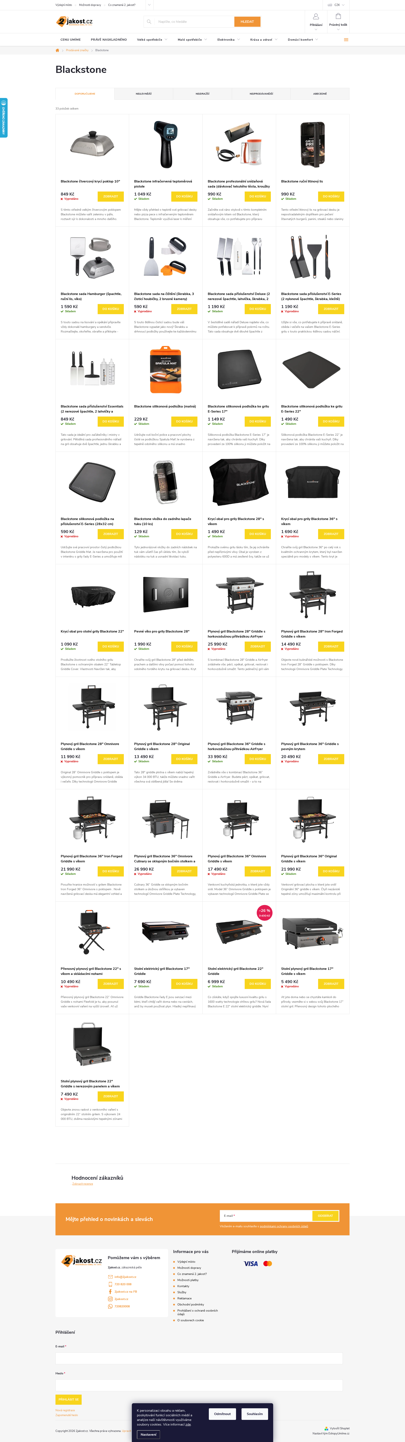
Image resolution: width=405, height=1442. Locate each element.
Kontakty (183, 1286)
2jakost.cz (121, 1299)
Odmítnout (222, 1414)
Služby (181, 1292)
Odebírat (325, 1216)
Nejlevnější (143, 93)
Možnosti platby (187, 1280)
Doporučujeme (85, 93)
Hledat (247, 21)
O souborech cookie (190, 1320)
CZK (337, 5)
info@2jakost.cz (125, 1277)
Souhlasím (255, 1414)
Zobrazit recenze (82, 1184)
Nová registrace (65, 1410)
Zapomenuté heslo (66, 1415)
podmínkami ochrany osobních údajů (284, 1226)
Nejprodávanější (261, 93)
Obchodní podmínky (190, 1305)
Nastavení (148, 1434)
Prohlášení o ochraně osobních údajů (197, 1312)
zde (188, 1424)
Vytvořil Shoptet (340, 1428)
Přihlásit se (69, 1400)
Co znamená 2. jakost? (121, 5)
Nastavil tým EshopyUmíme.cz (331, 1433)
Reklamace (184, 1298)
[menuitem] (70, 39)
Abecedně (320, 93)
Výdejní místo (63, 5)
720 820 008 (123, 1284)
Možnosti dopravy (90, 5)
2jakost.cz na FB (126, 1292)
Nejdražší (202, 93)
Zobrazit (110, 196)
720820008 (122, 1306)
